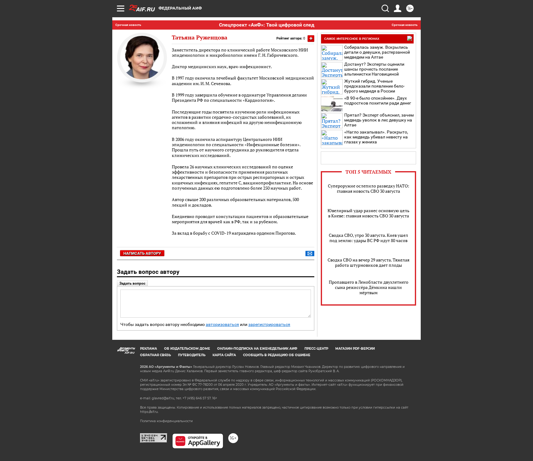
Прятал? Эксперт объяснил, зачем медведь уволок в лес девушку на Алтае (379, 120)
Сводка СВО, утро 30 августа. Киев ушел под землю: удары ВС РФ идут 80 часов (368, 238)
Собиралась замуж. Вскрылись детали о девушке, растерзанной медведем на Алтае (377, 52)
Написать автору (142, 253)
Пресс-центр (316, 349)
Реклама (148, 349)
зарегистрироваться (269, 324)
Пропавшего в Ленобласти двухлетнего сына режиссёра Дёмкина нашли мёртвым (368, 287)
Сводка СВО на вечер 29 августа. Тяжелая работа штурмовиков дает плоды (368, 262)
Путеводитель (191, 355)
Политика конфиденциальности (166, 421)
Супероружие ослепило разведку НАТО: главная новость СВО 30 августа (368, 188)
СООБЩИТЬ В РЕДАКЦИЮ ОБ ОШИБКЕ (276, 355)
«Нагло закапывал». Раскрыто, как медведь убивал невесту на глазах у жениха (376, 137)
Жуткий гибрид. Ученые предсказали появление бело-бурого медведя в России (374, 86)
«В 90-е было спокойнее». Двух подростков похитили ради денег (377, 100)
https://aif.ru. (149, 412)
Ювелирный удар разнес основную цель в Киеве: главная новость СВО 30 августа (368, 213)
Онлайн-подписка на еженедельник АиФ (257, 349)
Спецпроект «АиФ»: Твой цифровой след (266, 25)
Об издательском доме (187, 349)
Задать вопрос (132, 283)
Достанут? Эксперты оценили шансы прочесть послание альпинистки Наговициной (374, 69)
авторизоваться (222, 324)
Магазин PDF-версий (355, 349)
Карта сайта (224, 355)
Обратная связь (155, 355)
